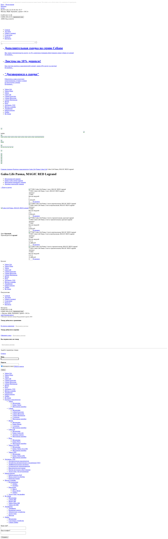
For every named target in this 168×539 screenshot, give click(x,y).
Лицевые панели (14, 184)
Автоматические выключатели (19, 461)
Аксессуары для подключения (18, 471)
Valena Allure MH (14, 503)
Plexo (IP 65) (16, 491)
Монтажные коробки (15, 182)
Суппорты (15, 417)
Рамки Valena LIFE (18, 456)
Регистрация (10, 4)
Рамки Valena (16, 405)
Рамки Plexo (16, 442)
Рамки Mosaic (16, 424)
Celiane (11, 408)
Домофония (8, 108)
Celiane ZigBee (13, 522)
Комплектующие (14, 478)
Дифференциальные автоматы (19, 464)
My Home (8, 114)
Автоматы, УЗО (10, 105)
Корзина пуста (3, 7)
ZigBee (7, 112)
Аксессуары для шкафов (17, 494)
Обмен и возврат (10, 33)
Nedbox (14, 484)
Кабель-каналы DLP (15, 475)
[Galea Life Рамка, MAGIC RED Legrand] (14, 208)
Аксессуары (13, 513)
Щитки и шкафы (10, 107)
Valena (7, 93)
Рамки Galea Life (41, 169)
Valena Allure (9, 91)
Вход (2, 4)
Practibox (15, 485)
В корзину (36, 201)
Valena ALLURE (14, 445)
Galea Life (8, 94)
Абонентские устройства (17, 512)
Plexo (6, 103)
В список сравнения (7, 326)
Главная (7, 30)
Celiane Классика (10, 96)
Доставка (8, 31)
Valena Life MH (14, 505)
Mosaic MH (12, 501)
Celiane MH (12, 499)
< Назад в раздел (6, 187)
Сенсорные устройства (16, 520)
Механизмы (13, 179)
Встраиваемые (13, 482)
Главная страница (7, 169)
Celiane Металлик (10, 98)
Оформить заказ (6, 335)
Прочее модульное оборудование (19, 470)
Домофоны (12, 508)
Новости (7, 37)
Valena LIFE (12, 452)
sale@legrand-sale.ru (7, 315)
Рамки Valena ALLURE (20, 449)
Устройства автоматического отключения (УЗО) (24, 463)
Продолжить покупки (22, 326)
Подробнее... (9, 54)
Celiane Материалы (11, 100)
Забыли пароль (19, 366)
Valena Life (8, 89)
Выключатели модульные (17, 468)
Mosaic (7, 101)
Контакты (8, 38)
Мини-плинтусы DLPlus (17, 477)
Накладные (12, 487)
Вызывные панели (15, 510)
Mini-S (14, 489)
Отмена (3, 353)
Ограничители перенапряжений (19, 466)
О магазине (8, 35)
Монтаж (11, 515)
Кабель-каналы (10, 110)
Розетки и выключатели (21, 169)
